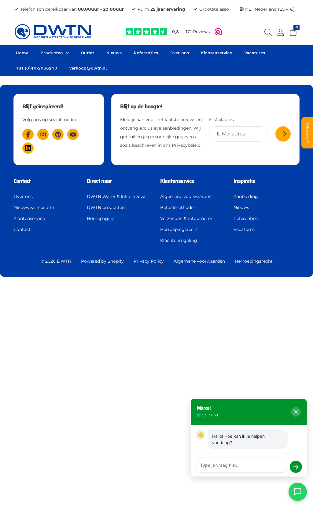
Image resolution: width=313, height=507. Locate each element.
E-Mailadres (221, 119)
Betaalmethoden (178, 207)
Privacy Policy (149, 261)
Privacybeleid (186, 145)
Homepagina (101, 218)
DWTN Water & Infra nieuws (116, 196)
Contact (22, 229)
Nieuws (241, 207)
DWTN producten (106, 207)
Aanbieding (246, 196)
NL (269, 9)
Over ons (23, 196)
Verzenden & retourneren (186, 218)
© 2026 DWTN (56, 261)
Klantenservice (29, 218)
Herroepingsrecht (179, 229)
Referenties (246, 218)
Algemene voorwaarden (186, 196)
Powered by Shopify (102, 261)
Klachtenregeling (178, 240)
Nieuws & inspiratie (33, 207)
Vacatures (244, 229)
